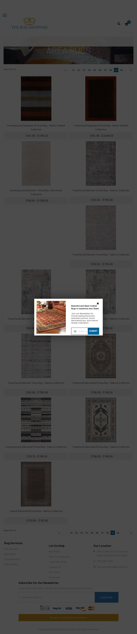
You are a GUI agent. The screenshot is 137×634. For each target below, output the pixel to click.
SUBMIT (93, 331)
